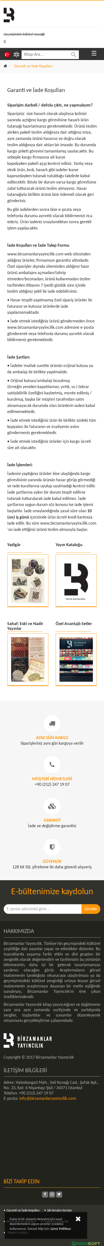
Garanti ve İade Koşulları (23, 1210)
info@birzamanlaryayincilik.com (47, 1098)
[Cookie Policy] (78, 1220)
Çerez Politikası (61, 1229)
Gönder (90, 909)
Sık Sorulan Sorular (59, 1210)
